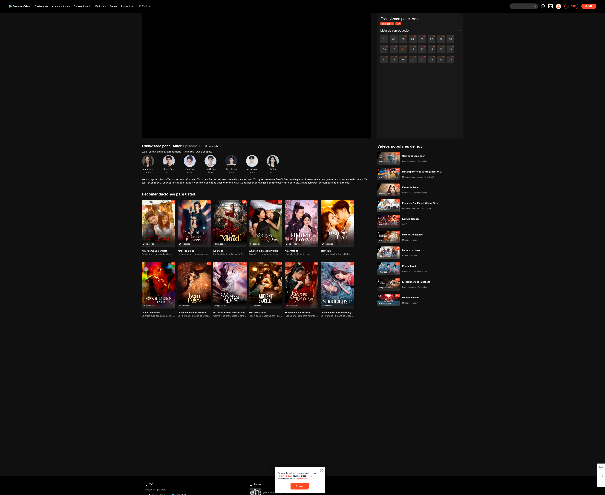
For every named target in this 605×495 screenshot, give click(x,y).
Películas (100, 6)
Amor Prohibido (186, 250)
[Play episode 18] (394, 59)
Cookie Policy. (302, 478)
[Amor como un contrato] (158, 223)
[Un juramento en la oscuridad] (230, 285)
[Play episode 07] (441, 39)
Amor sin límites (61, 6)
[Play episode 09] (384, 49)
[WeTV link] (19, 6)
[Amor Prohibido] (194, 223)
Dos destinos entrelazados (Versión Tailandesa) (346, 312)
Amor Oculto (291, 250)
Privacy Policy (284, 475)
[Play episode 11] (403, 49)
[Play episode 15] (441, 49)
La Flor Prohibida (151, 312)
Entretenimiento (82, 6)
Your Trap (326, 250)
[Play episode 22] (431, 59)
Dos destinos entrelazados (192, 312)
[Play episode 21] (422, 59)
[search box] (535, 6)
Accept (300, 486)
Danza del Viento (258, 312)
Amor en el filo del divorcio (263, 250)
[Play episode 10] (394, 49)
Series (113, 6)
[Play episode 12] (413, 49)
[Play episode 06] (431, 39)
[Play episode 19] (403, 59)
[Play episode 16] (450, 49)
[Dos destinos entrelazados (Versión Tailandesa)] (337, 285)
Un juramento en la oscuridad (229, 312)
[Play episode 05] (422, 39)
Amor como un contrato (154, 250)
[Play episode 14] (431, 49)
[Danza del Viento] (265, 285)
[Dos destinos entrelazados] (194, 285)
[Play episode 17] (384, 59)
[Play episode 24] (450, 59)
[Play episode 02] (394, 39)
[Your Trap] (337, 223)
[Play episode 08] (450, 39)
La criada (218, 250)
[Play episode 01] (384, 39)
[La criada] (230, 223)
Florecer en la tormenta (297, 312)
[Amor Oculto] (301, 223)
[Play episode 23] (441, 59)
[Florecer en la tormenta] (301, 285)
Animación (127, 6)
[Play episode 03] (403, 39)
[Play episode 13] (422, 49)
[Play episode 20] (413, 59)
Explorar (146, 6)
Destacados (41, 6)
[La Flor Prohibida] (158, 285)
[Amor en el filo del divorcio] (265, 223)
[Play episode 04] (413, 39)
